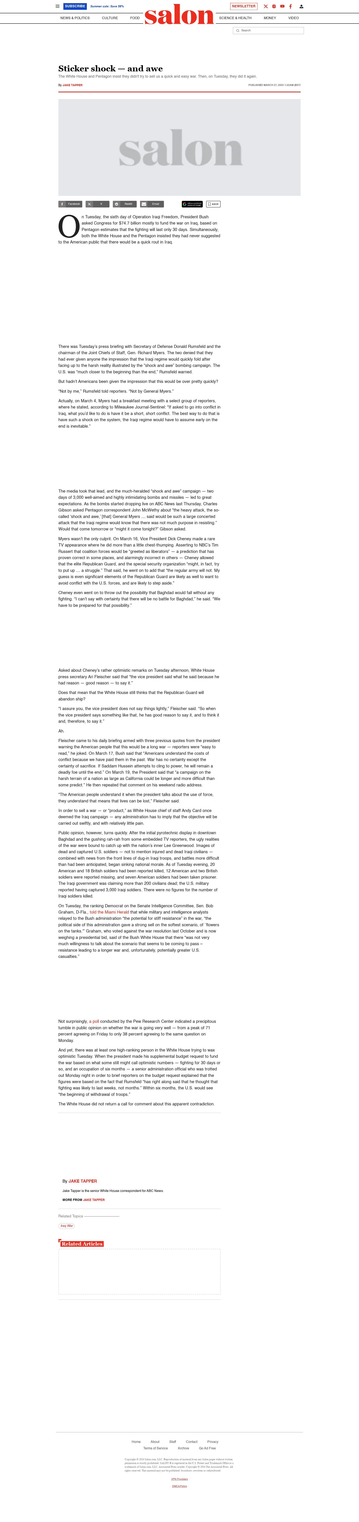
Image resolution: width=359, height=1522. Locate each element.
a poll (94, 1022)
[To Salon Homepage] (179, 14)
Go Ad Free (207, 1448)
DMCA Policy (179, 1486)
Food (135, 18)
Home (136, 1442)
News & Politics (75, 18)
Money (270, 18)
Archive (183, 1448)
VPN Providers (179, 1479)
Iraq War (66, 1226)
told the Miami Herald (109, 912)
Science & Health (235, 18)
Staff (172, 1442)
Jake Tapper (72, 85)
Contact (191, 1442)
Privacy (212, 1442)
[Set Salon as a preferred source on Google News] (192, 204)
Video (293, 18)
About (155, 1442)
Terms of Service (155, 1448)
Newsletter (244, 6)
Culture (110, 18)
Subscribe (75, 6)
